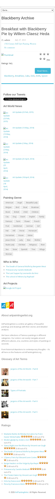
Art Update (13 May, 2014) (23, 127)
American (9, 202)
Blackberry (9, 75)
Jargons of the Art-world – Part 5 (24, 412)
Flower (27, 221)
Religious (33, 244)
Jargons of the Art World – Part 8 (24, 369)
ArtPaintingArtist (12, 3)
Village (42, 249)
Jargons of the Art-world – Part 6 (24, 401)
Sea (7, 249)
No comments (9, 47)
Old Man (21, 244)
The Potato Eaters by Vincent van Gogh (20, 475)
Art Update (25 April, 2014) (23, 159)
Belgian (9, 207)
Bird (17, 207)
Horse (21, 230)
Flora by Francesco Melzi (14, 484)
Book (8, 212)
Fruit (7, 226)
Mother (37, 240)
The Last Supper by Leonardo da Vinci (22, 273)
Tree (33, 249)
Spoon (45, 75)
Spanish (24, 249)
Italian (30, 235)
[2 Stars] (44, 54)
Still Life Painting (22, 43)
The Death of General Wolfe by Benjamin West (26, 266)
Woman (9, 254)
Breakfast (19, 75)
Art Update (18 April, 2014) (23, 177)
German (29, 226)
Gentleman (17, 226)
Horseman (10, 235)
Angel (19, 202)
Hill (14, 230)
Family (41, 216)
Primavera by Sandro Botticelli (19, 270)
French (36, 221)
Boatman (35, 207)
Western (33, 43)
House (21, 235)
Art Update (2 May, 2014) (23, 143)
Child (25, 212)
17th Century (9, 43)
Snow (15, 249)
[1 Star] (40, 54)
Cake (27, 75)
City (7, 216)
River (43, 244)
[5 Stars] (44, 59)
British (16, 212)
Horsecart (33, 230)
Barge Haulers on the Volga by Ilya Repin (21, 463)
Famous (9, 221)
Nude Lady (10, 244)
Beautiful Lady (32, 202)
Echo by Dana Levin (12, 481)
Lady (21, 240)
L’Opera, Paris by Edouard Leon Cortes (20, 457)
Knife (38, 75)
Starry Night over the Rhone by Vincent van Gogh (25, 445)
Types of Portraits (18, 390)
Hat (7, 230)
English (32, 216)
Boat (25, 207)
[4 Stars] (40, 59)
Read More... (43, 71)
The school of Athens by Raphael (20, 276)
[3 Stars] (48, 54)
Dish (33, 75)
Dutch (22, 216)
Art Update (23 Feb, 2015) (23, 112)
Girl (38, 226)
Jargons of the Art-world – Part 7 (24, 379)
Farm (18, 221)
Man (28, 240)
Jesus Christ (10, 240)
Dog (14, 216)
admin (7, 39)
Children (35, 212)
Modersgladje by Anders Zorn (16, 440)
